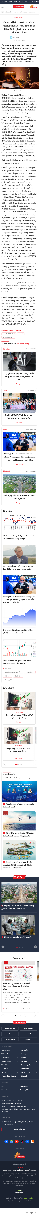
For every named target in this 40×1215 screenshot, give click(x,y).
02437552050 (8, 1125)
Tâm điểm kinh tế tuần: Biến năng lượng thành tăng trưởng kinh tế (18, 836)
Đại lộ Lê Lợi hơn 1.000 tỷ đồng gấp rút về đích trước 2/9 (17, 909)
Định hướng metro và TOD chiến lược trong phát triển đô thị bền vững (16, 987)
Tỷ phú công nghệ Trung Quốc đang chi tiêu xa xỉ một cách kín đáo (19, 377)
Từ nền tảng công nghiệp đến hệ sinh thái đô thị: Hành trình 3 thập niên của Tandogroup (17, 867)
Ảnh (2, 1087)
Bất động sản (6, 471)
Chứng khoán (6, 1)
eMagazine (29, 780)
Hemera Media (28, 1198)
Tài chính (23, 12)
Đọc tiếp (7, 511)
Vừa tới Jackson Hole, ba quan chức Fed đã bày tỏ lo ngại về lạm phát (18, 567)
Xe (26, 1)
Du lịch (5, 390)
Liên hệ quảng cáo (19, 1129)
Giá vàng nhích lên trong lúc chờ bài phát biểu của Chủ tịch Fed (18, 631)
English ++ (28, 1040)
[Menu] (2, 1213)
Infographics (20, 780)
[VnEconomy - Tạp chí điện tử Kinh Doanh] (19, 1023)
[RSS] (32, 1142)
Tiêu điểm (8, 12)
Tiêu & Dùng (18, 1)
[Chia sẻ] (36, 1213)
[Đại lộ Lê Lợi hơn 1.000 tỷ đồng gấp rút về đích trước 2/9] (19, 894)
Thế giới (5, 429)
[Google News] (31, 1213)
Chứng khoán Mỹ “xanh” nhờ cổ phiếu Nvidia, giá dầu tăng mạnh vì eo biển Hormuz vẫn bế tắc (19, 457)
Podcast (12, 780)
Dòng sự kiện (19, 960)
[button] (16, 766)
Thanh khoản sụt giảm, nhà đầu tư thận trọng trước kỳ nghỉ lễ (17, 662)
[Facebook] (6, 1142)
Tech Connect (10, 1040)
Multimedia (9, 776)
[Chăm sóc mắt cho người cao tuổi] (17, 926)
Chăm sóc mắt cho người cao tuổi (18, 938)
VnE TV (31, 1)
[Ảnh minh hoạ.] (19, 68)
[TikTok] (22, 1142)
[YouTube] (17, 1142)
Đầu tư (16, 12)
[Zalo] (27, 1142)
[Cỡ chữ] (27, 1213)
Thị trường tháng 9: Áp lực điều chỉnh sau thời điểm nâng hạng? (19, 537)
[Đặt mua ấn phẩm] (33, 6)
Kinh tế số (33, 12)
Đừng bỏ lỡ (8, 688)
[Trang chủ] (2, 12)
